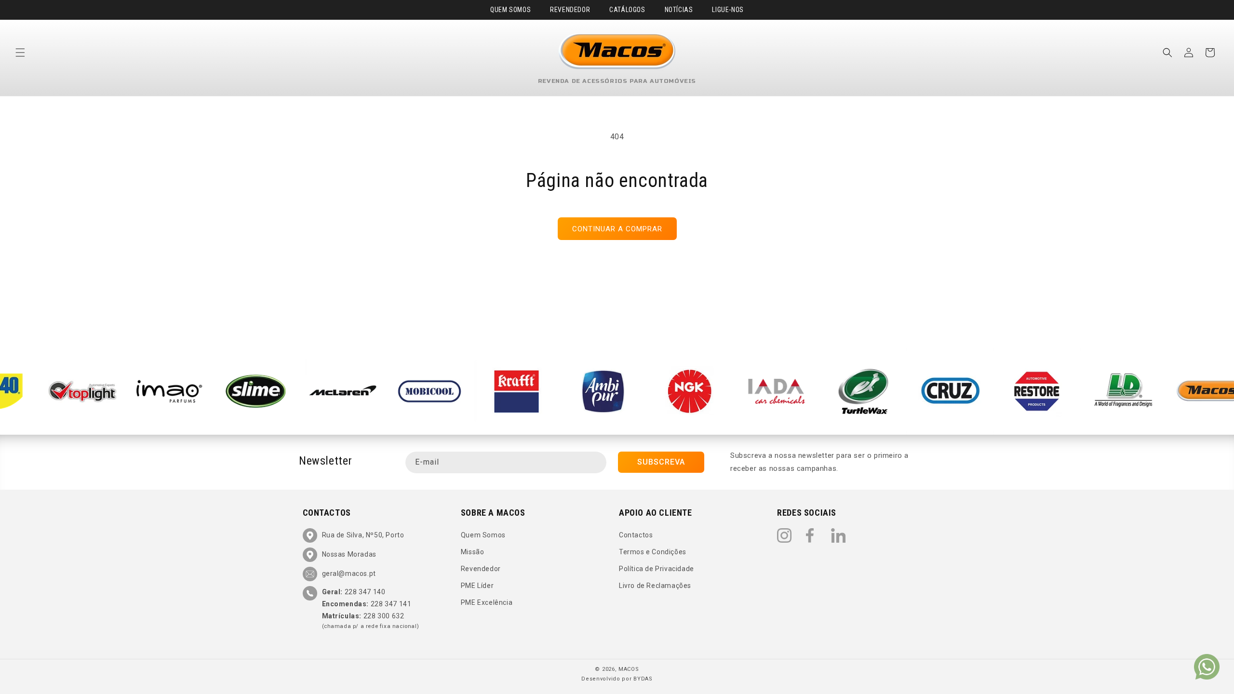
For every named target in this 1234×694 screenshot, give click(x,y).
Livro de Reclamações (655, 585)
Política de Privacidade (656, 569)
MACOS (628, 669)
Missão (472, 552)
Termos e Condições (652, 552)
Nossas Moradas (349, 554)
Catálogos (627, 9)
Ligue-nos (727, 9)
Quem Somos (510, 9)
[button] (20, 52)
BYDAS (643, 679)
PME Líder (477, 585)
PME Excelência (486, 603)
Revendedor (570, 9)
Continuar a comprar (617, 229)
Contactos (636, 535)
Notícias (679, 9)
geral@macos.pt (349, 573)
